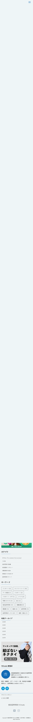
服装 (15, 609)
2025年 (4, 625)
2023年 (4, 631)
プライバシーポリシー (6, 695)
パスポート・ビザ (8, 596)
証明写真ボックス (9, 613)
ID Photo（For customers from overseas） (12, 558)
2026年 (4, 622)
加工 (18, 601)
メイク (21, 596)
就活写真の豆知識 (6, 564)
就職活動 (20, 605)
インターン (7, 588)
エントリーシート (20, 588)
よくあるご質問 (5, 698)
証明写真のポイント (7, 577)
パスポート (18, 592)
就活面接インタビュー (7, 567)
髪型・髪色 (23, 613)
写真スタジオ (7, 601)
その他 (4, 561)
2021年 (4, 637)
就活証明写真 (8, 605)
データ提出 (7, 592)
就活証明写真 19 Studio (16, 705)
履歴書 (6, 609)
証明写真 (25, 609)
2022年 (4, 634)
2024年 (4, 628)
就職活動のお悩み (6, 570)
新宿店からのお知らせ (7, 574)
